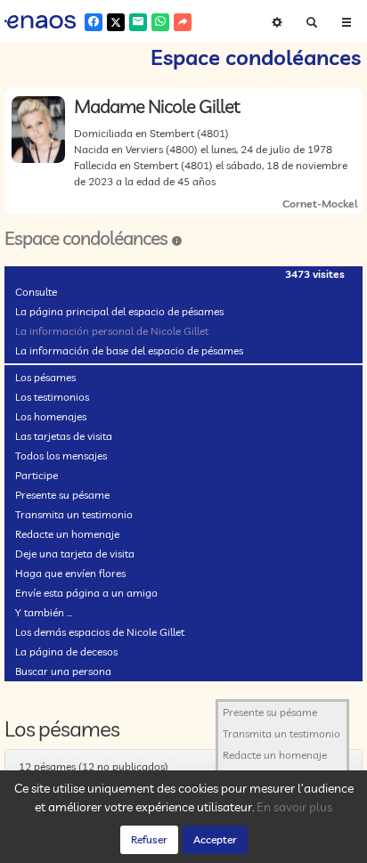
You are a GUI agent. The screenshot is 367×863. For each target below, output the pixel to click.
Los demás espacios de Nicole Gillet (99, 632)
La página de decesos (66, 651)
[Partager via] (183, 22)
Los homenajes (50, 416)
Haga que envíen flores (70, 573)
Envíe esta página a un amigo (86, 592)
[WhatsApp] (160, 22)
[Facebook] (93, 22)
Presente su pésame (62, 494)
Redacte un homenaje (67, 534)
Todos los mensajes (61, 455)
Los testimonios (52, 396)
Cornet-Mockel (320, 203)
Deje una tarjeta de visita (75, 553)
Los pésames (45, 377)
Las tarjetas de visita (63, 436)
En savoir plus (294, 807)
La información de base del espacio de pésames (129, 350)
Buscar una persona (63, 671)
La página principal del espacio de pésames (119, 311)
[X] (116, 22)
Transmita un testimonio (74, 514)
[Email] (138, 22)
